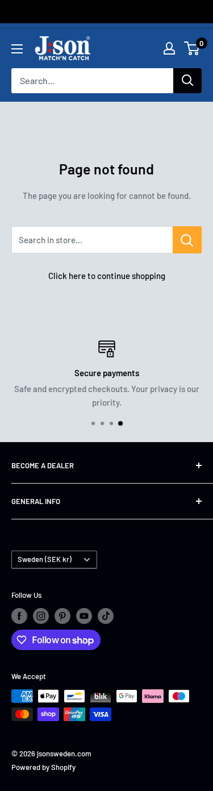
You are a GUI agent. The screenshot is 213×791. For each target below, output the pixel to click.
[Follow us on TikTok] (106, 616)
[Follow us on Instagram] (41, 616)
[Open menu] (17, 48)
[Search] (187, 80)
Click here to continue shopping (106, 275)
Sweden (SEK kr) (45, 559)
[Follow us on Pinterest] (62, 616)
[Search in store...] (187, 239)
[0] (192, 48)
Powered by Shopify (43, 767)
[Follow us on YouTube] (84, 616)
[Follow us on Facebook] (19, 616)
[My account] (169, 48)
